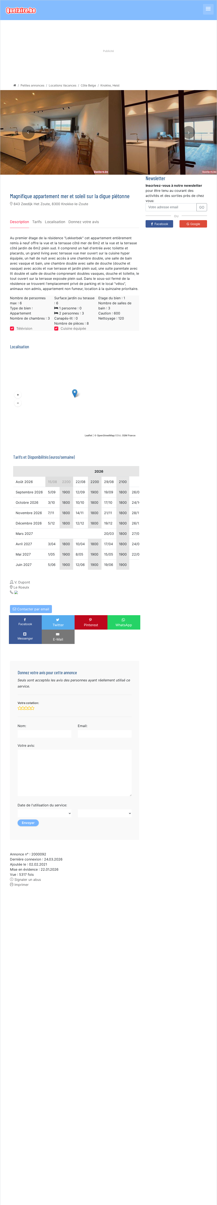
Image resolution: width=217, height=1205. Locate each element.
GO (201, 207)
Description (19, 222)
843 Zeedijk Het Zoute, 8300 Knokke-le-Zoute (50, 204)
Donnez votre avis (83, 222)
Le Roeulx (21, 587)
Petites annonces (32, 85)
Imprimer (21, 884)
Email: (82, 726)
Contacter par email (32, 609)
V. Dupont (22, 582)
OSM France (128, 435)
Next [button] (188, 132)
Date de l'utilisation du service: (42, 805)
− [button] (18, 403)
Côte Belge (88, 85)
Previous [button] (28, 132)
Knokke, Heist (110, 85)
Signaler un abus (27, 879)
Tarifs (37, 222)
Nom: (22, 726)
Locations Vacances (62, 85)
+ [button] (18, 395)
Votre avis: (26, 745)
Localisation (55, 222)
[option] (54, 132)
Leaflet (88, 435)
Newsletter (155, 178)
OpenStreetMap (105, 435)
